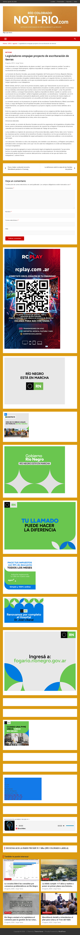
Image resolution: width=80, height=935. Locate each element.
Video (75, 1)
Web (6, 229)
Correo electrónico (12, 220)
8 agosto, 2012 (9, 63)
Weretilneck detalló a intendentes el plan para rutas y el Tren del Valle (57, 918)
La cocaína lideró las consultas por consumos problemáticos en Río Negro (21, 885)
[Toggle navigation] (5, 39)
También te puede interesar (16, 856)
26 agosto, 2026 (9, 889)
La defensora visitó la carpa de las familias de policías (58, 168)
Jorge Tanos (19, 63)
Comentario (9, 188)
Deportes (69, 1)
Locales (53, 1)
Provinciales (60, 1)
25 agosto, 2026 (9, 922)
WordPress (62, 931)
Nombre (8, 212)
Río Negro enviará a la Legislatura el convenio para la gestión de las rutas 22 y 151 (20, 919)
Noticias (8, 52)
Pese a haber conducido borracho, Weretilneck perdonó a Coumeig (19, 168)
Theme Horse (38, 931)
